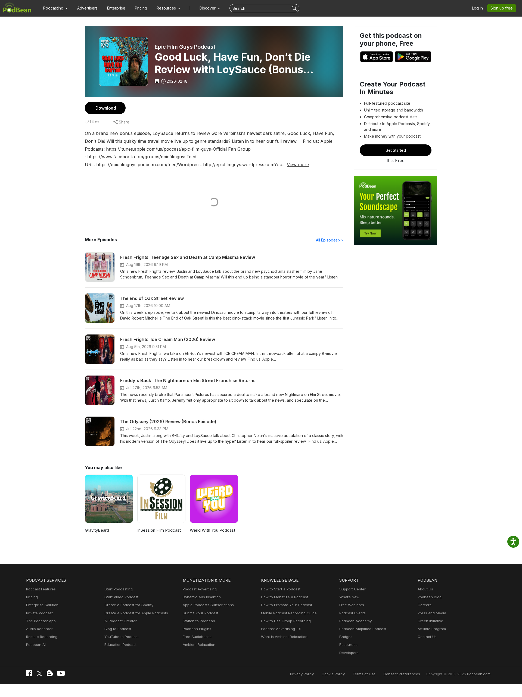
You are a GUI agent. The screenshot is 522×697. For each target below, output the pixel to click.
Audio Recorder (39, 629)
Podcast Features (41, 589)
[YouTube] (61, 673)
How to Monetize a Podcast (284, 597)
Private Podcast (39, 613)
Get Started (396, 150)
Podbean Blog (430, 597)
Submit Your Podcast (200, 613)
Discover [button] (208, 8)
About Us (425, 589)
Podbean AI (36, 644)
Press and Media (432, 613)
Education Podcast (120, 644)
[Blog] (50, 673)
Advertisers (87, 8)
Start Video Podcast (121, 597)
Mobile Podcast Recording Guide (289, 613)
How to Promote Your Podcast (286, 605)
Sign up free (501, 8)
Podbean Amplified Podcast (362, 629)
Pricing (141, 8)
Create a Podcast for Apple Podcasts (136, 613)
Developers (349, 652)
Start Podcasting (118, 589)
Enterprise (116, 8)
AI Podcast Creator (120, 621)
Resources (348, 644)
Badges (345, 636)
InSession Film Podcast (159, 530)
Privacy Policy (302, 674)
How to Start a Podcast (280, 589)
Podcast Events (352, 613)
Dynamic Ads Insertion (202, 597)
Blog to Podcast (117, 629)
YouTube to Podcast (121, 636)
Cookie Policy (333, 674)
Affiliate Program (432, 629)
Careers (424, 605)
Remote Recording (41, 636)
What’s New (349, 597)
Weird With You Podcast (212, 530)
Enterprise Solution (42, 605)
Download (105, 108)
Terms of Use (364, 674)
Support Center (352, 589)
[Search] (295, 8)
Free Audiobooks (197, 636)
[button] (55, 8)
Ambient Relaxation (199, 644)
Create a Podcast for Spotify (128, 605)
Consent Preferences (401, 674)
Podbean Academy (355, 621)
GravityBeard (97, 530)
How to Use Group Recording (286, 621)
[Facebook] (29, 673)
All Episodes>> (329, 240)
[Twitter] (39, 673)
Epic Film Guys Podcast (185, 47)
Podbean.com (478, 674)
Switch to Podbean (199, 621)
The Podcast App (41, 621)
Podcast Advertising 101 (281, 629)
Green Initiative (430, 621)
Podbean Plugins (197, 629)
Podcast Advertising (200, 589)
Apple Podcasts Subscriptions (208, 605)
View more (298, 164)
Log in (477, 8)
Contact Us (427, 636)
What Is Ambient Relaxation (284, 636)
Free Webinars (351, 605)
